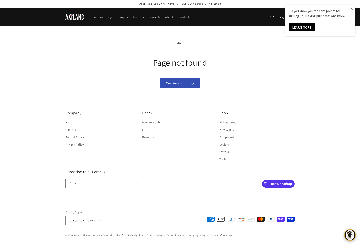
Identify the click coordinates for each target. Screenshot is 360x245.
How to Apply (151, 122)
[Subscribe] (135, 183)
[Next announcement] (293, 4)
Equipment (226, 137)
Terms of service (175, 235)
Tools (223, 159)
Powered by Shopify (113, 235)
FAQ (145, 130)
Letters (224, 152)
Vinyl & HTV (226, 130)
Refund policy (135, 235)
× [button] (352, 8)
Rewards (148, 137)
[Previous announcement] (66, 4)
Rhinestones (227, 122)
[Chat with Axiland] (350, 235)
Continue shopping (180, 83)
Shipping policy (197, 235)
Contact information (221, 235)
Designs (224, 144)
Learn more (301, 27)
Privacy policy (154, 235)
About (69, 122)
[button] (122, 17)
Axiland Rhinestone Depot (88, 235)
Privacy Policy (74, 144)
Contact (70, 130)
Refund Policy (74, 137)
